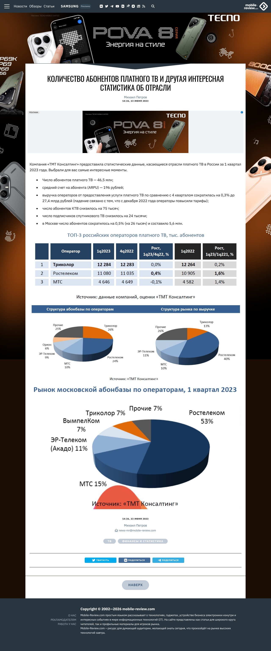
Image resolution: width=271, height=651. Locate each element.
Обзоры (35, 6)
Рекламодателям (63, 620)
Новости (20, 6)
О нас (72, 615)
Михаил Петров (135, 97)
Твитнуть (102, 560)
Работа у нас (67, 624)
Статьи (49, 6)
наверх (135, 585)
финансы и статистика (142, 541)
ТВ (110, 541)
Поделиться (136, 560)
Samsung (70, 6)
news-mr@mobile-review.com (137, 530)
